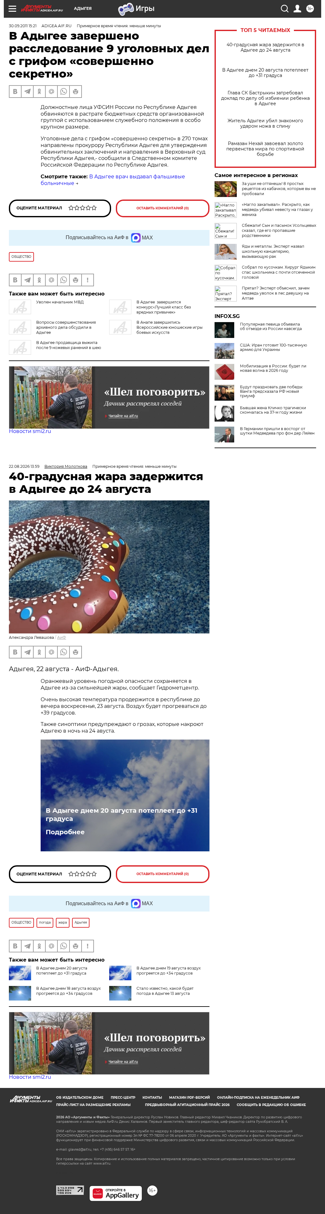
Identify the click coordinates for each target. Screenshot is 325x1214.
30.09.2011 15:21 (22, 25)
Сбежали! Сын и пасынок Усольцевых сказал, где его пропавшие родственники (279, 230)
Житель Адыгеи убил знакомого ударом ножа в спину (265, 123)
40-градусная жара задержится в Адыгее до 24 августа (265, 47)
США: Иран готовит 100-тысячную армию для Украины (273, 347)
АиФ (61, 637)
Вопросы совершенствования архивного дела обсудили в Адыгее (66, 327)
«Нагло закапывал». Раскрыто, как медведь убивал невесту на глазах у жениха (277, 209)
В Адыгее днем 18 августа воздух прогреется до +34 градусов (68, 991)
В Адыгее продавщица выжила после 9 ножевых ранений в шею (68, 345)
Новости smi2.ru (30, 431)
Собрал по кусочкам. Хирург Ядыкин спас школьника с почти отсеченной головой (278, 272)
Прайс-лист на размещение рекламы (93, 1105)
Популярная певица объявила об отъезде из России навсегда (271, 326)
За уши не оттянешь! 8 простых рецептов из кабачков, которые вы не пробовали (279, 188)
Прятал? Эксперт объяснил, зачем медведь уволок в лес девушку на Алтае (275, 293)
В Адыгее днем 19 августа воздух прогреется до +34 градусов (168, 971)
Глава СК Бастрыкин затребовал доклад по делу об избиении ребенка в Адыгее (265, 98)
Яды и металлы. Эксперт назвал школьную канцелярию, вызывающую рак (273, 251)
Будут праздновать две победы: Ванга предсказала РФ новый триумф (271, 391)
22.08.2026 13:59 (24, 466)
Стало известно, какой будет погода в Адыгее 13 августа (165, 991)
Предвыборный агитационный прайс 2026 (187, 1105)
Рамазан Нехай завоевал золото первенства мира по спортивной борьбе (265, 149)
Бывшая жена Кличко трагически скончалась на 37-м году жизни (273, 410)
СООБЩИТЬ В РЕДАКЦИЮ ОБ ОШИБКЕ (271, 1105)
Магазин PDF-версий (189, 1098)
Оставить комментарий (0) (162, 208)
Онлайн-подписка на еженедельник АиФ (258, 1098)
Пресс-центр (123, 1098)
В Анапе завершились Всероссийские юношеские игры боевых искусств (169, 327)
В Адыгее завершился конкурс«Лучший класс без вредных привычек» (163, 307)
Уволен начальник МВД (60, 302)
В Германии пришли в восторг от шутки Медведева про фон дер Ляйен (277, 431)
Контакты (152, 1098)
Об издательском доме (79, 1098)
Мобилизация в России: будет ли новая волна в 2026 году (273, 368)
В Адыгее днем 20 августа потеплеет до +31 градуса (265, 72)
